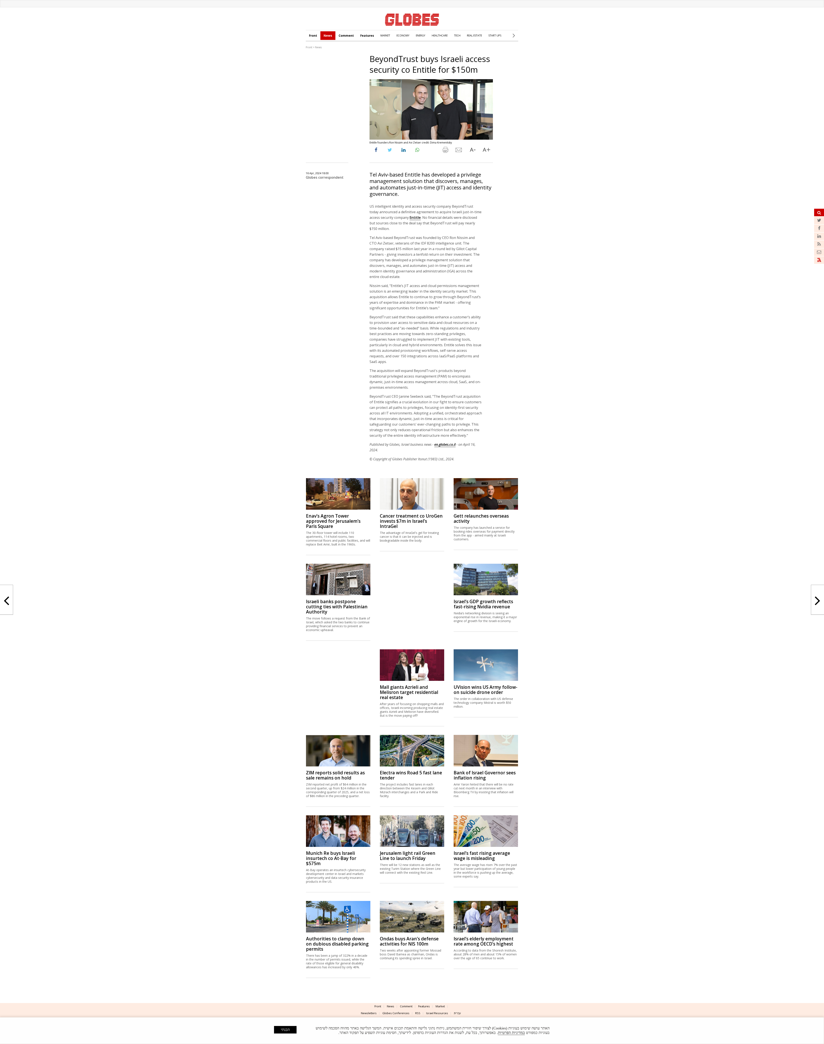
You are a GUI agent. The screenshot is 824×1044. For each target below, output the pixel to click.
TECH (457, 35)
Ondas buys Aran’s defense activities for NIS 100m (409, 941)
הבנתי (285, 1029)
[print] (445, 150)
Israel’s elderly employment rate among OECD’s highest (483, 941)
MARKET (385, 35)
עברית (457, 1013)
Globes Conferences (395, 1013)
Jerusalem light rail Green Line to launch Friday (407, 855)
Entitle (415, 217)
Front (313, 35)
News (328, 35)
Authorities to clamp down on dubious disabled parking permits (337, 944)
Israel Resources (437, 1013)
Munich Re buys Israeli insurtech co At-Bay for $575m (331, 858)
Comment (346, 35)
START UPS (494, 35)
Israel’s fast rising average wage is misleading (482, 855)
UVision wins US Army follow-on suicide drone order (485, 689)
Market (440, 1006)
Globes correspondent (325, 177)
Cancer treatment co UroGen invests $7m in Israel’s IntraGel (411, 521)
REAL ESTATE (474, 35)
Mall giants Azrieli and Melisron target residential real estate (409, 692)
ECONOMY (403, 35)
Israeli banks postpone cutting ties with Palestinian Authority (337, 606)
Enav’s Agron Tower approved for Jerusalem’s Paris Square (333, 521)
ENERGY (420, 35)
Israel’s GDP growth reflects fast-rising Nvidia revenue (483, 604)
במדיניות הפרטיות (511, 1032)
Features (367, 35)
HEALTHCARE (440, 35)
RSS (417, 1013)
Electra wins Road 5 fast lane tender (411, 775)
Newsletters (369, 1013)
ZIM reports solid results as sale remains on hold (335, 775)
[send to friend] (459, 150)
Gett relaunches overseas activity (481, 518)
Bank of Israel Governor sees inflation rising (485, 775)
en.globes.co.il (445, 444)
